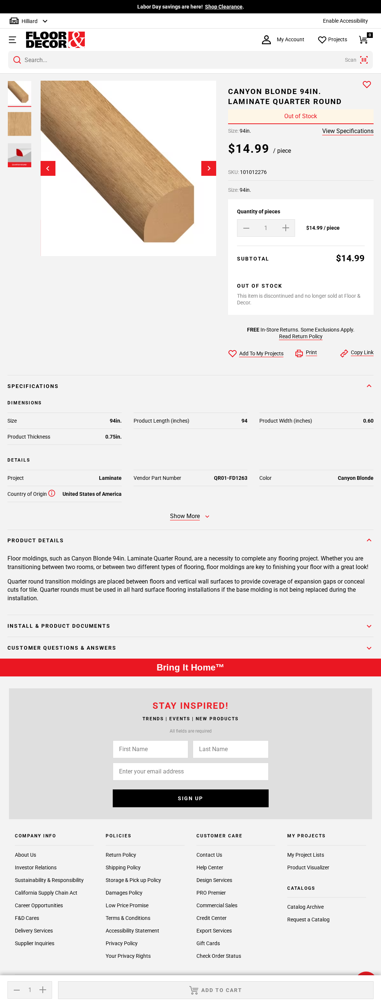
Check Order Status (218, 956)
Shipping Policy (123, 867)
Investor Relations (36, 867)
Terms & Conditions (128, 918)
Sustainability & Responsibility (49, 880)
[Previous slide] (48, 168)
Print (311, 352)
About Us (25, 855)
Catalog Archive (305, 907)
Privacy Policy (122, 943)
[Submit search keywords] (17, 60)
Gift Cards (208, 943)
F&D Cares (27, 918)
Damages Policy (124, 893)
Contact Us (209, 855)
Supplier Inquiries (34, 943)
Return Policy (121, 855)
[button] (11, 39)
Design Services (214, 880)
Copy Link (362, 352)
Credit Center (211, 918)
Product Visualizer (308, 867)
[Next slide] (208, 168)
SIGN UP (190, 798)
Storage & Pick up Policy (133, 880)
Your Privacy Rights (128, 956)
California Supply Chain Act (46, 893)
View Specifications (348, 131)
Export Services (214, 931)
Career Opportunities (39, 905)
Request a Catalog (308, 919)
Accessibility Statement (132, 931)
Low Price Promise (127, 905)
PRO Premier (211, 893)
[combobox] (190, 60)
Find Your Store (264, 7)
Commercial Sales (216, 905)
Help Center (209, 867)
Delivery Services (34, 931)
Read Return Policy (301, 336)
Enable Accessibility (345, 21)
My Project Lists (305, 855)
